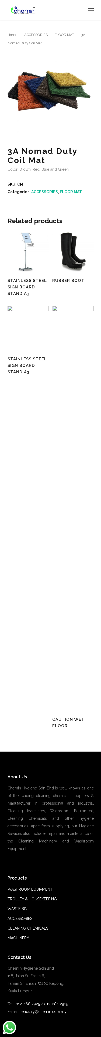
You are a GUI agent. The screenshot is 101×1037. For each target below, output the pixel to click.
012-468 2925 (27, 1004)
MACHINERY (18, 938)
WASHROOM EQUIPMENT (30, 889)
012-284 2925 (56, 1004)
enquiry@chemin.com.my (44, 1011)
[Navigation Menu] (91, 10)
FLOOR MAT (64, 35)
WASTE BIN (17, 909)
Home (12, 35)
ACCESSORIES (36, 35)
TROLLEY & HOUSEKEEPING (32, 899)
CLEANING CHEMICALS (28, 928)
